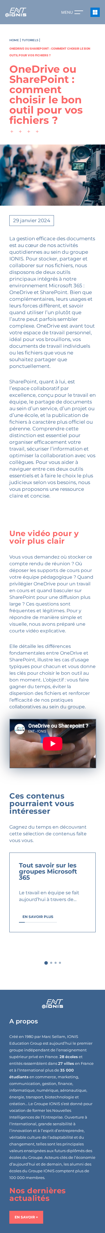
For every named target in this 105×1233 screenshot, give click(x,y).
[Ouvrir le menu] (78, 12)
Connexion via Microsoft (95, 12)
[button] (46, 963)
